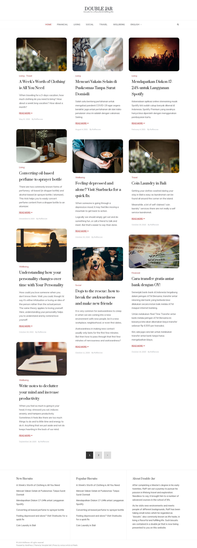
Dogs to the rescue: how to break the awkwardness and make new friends (97, 297)
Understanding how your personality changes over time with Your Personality (41, 278)
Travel (103, 24)
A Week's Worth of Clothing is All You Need (98, 485)
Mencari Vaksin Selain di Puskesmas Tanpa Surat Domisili (96, 88)
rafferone (38, 119)
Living (77, 24)
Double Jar (98, 9)
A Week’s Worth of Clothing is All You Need (38, 485)
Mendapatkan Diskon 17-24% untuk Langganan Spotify (152, 88)
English (135, 24)
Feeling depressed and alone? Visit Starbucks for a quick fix (98, 189)
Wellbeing (119, 24)
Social (90, 24)
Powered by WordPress (24, 545)
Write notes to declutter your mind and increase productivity (39, 392)
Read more (25, 113)
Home (48, 24)
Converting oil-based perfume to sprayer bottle (40, 510)
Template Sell (46, 545)
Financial (62, 24)
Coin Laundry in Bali (149, 183)
